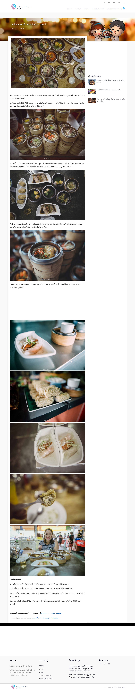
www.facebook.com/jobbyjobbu (45, 618)
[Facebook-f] (104, 2)
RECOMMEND (20, 29)
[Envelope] (118, 2)
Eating (13, 29)
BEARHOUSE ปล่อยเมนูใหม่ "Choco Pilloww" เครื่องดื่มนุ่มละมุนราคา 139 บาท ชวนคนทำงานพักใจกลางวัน (81, 668)
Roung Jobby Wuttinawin (51, 613)
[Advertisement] (47, 305)
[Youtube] (113, 2)
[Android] (123, 2)
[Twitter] (109, 2)
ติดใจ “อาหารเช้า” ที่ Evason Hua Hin (109, 90)
